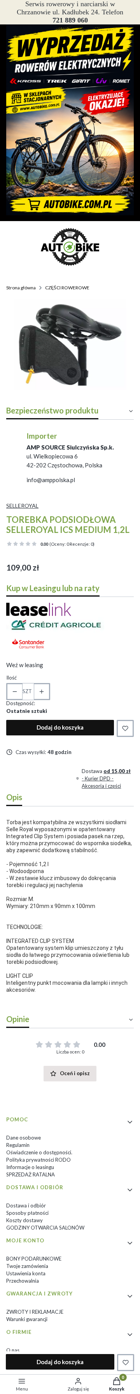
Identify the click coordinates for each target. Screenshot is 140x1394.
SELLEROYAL (22, 505)
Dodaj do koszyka (60, 727)
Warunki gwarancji (26, 1319)
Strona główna (21, 288)
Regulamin (18, 1145)
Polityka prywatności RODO (38, 1160)
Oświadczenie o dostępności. (39, 1152)
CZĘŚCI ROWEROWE (67, 288)
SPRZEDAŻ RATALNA (30, 1174)
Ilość (11, 678)
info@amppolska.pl (50, 479)
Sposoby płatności (27, 1213)
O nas (12, 1350)
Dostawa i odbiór (26, 1205)
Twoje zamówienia (27, 1266)
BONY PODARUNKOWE (33, 1259)
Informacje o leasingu (30, 1167)
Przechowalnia (22, 1281)
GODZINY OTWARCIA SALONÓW (45, 1228)
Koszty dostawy (24, 1220)
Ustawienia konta (26, 1273)
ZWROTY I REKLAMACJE (34, 1312)
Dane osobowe (23, 1138)
